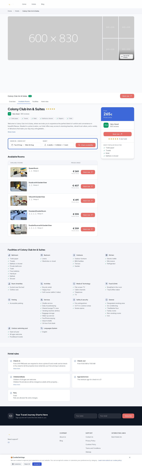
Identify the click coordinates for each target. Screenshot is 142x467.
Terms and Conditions (93, 448)
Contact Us (89, 437)
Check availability (87, 145)
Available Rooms (24, 101)
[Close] (129, 457)
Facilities (35, 101)
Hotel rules (44, 101)
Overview (12, 101)
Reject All (27, 464)
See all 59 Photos (126, 56)
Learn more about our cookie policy (110, 460)
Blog (42, 4)
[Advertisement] (71, 76)
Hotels (34, 4)
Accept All (37, 464)
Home (24, 4)
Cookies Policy (91, 444)
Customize (17, 464)
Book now (126, 96)
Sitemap (88, 452)
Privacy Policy (90, 441)
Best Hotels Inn (117, 437)
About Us (63, 437)
